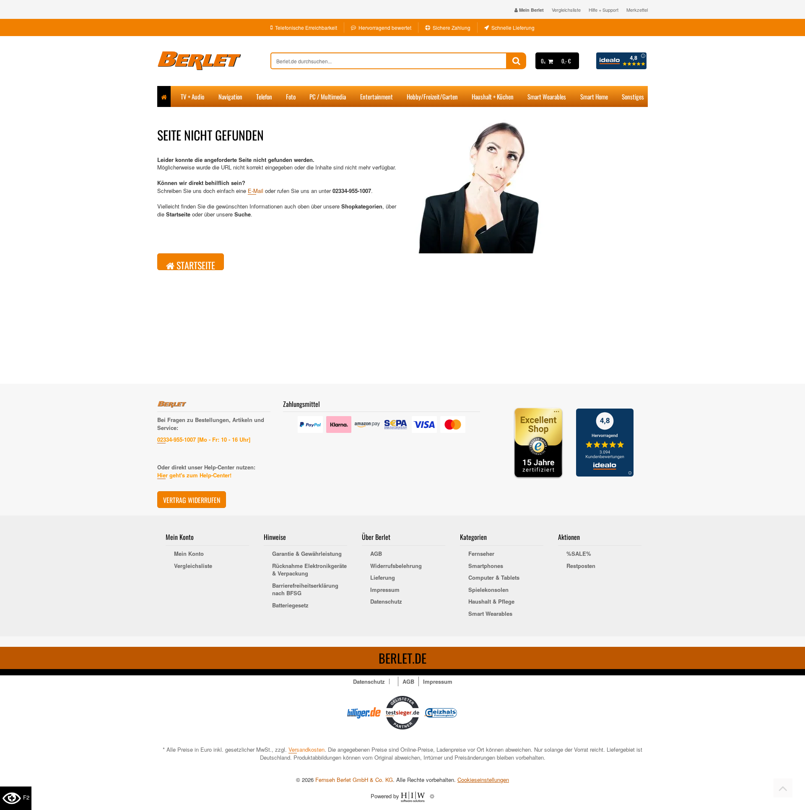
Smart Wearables (546, 96)
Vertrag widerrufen (191, 500)
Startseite (194, 264)
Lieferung (382, 577)
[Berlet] (213, 60)
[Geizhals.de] (441, 712)
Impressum (385, 590)
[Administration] (432, 796)
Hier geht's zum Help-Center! (194, 475)
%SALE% (578, 553)
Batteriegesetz (290, 605)
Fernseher (481, 553)
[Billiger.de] (364, 712)
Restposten (580, 566)
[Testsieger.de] (402, 712)
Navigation (230, 96)
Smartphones (485, 566)
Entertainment (376, 96)
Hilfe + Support (603, 9)
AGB (376, 553)
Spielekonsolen (488, 590)
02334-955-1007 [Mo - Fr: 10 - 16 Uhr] (203, 439)
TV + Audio (192, 96)
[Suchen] (516, 60)
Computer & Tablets (493, 577)
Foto (291, 96)
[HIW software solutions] (413, 796)
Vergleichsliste (566, 9)
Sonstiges (633, 96)
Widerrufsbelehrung (396, 566)
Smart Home (594, 96)
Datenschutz (386, 601)
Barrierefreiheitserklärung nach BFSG (305, 589)
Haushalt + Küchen (493, 96)
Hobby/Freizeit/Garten (432, 96)
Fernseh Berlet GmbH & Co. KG (354, 780)
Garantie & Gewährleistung (307, 553)
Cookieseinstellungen (483, 780)
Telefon (264, 96)
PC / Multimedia (327, 96)
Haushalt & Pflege (491, 601)
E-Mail (255, 191)
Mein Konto (189, 553)
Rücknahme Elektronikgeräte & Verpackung (309, 570)
